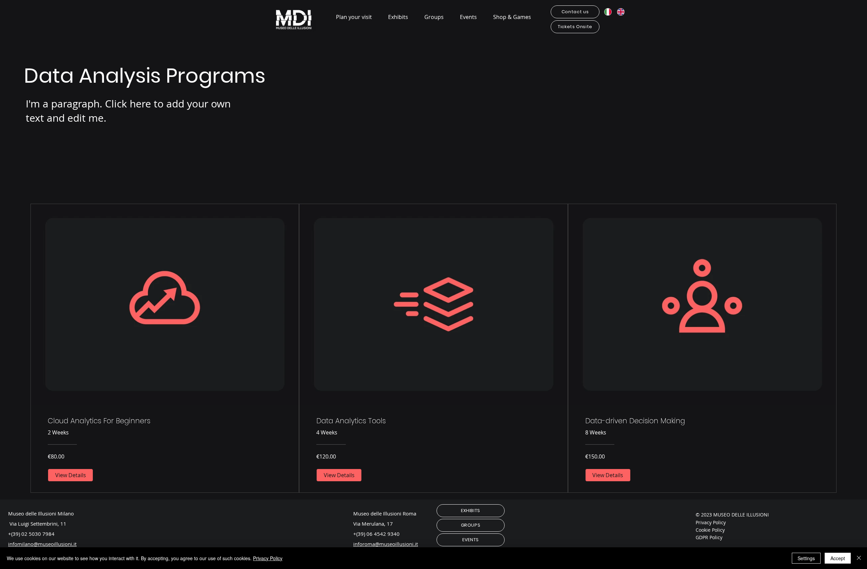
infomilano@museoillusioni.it (42, 544)
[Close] (859, 558)
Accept (837, 558)
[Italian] (607, 11)
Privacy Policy (267, 558)
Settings (806, 558)
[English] (621, 11)
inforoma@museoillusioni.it (385, 544)
